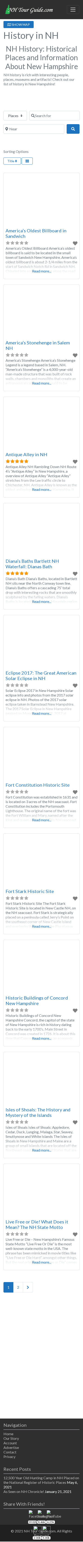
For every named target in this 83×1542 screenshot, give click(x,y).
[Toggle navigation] (73, 9)
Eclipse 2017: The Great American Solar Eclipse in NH (41, 675)
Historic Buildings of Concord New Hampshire (37, 1000)
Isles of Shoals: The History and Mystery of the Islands (38, 1112)
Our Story (11, 1438)
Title (11, 161)
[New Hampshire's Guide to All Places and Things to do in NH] (29, 9)
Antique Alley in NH (26, 454)
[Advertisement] (41, 1356)
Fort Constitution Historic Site (38, 785)
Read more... (41, 271)
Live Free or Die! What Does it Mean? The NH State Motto (37, 1224)
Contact (9, 1452)
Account (10, 1443)
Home (8, 1434)
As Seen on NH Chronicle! (23, 1491)
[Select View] (27, 161)
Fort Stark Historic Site (30, 891)
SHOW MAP (20, 24)
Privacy (9, 1456)
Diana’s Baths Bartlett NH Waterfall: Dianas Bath (32, 563)
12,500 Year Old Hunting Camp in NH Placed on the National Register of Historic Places (41, 1480)
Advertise (11, 1447)
